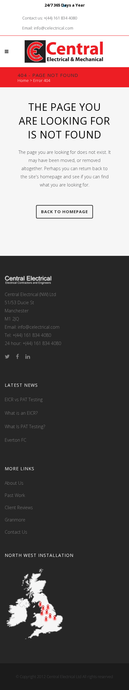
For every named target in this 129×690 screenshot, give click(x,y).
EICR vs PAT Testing (24, 399)
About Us (14, 483)
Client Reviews (19, 507)
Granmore (15, 520)
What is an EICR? (21, 413)
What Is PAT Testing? (25, 426)
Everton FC (15, 440)
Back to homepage (64, 211)
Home (23, 80)
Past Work (15, 495)
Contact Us (16, 532)
